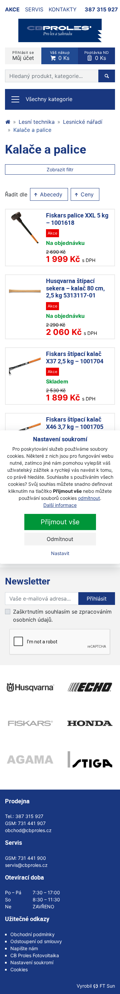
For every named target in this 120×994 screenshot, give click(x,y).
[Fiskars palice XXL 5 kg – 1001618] (25, 228)
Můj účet (23, 55)
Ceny (86, 194)
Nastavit (60, 553)
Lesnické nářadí (82, 121)
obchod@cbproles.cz (28, 830)
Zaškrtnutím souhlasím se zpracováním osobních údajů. (62, 615)
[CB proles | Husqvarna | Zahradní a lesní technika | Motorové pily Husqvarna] (7, 121)
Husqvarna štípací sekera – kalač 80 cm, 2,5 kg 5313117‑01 (75, 288)
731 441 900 (32, 858)
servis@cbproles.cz (26, 865)
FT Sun (107, 986)
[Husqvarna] (30, 687)
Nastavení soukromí (31, 962)
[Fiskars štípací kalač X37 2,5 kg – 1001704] (25, 366)
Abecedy (50, 194)
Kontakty (63, 9)
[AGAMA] (30, 759)
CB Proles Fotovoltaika (34, 955)
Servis (34, 9)
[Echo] (90, 687)
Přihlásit (97, 598)
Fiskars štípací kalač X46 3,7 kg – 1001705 (74, 423)
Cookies (19, 969)
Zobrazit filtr (60, 169)
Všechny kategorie (49, 99)
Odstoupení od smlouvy (36, 941)
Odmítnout (60, 539)
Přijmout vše (60, 522)
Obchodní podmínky (32, 934)
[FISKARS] (30, 723)
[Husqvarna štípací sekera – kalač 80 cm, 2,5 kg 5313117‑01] (25, 293)
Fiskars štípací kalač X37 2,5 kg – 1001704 (74, 357)
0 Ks (60, 55)
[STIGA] (90, 759)
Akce (12, 9)
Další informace (60, 505)
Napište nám (24, 948)
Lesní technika (37, 121)
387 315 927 (101, 9)
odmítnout (89, 498)
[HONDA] (90, 723)
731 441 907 (32, 823)
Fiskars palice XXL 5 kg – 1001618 (77, 219)
